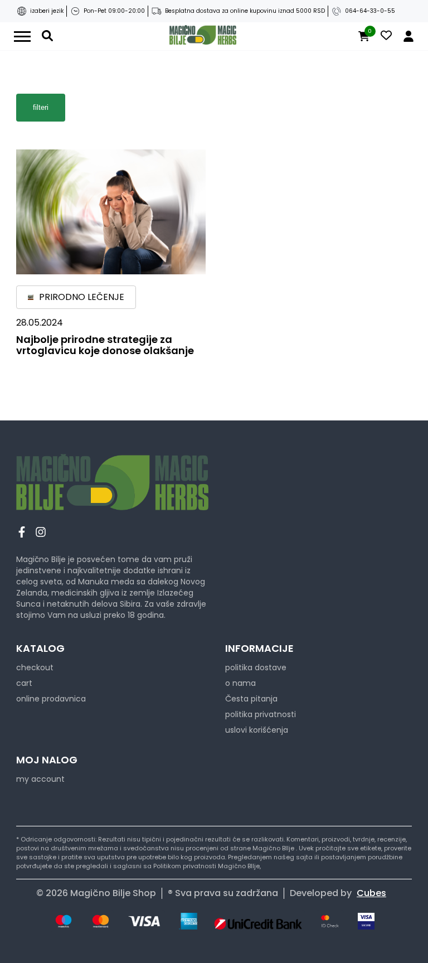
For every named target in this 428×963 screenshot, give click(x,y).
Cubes (371, 893)
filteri (40, 107)
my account (40, 779)
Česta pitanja (251, 698)
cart (24, 683)
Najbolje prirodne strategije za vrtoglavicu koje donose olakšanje (105, 344)
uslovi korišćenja (256, 729)
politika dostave (255, 667)
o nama (240, 683)
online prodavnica (51, 698)
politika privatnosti (260, 714)
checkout (35, 667)
